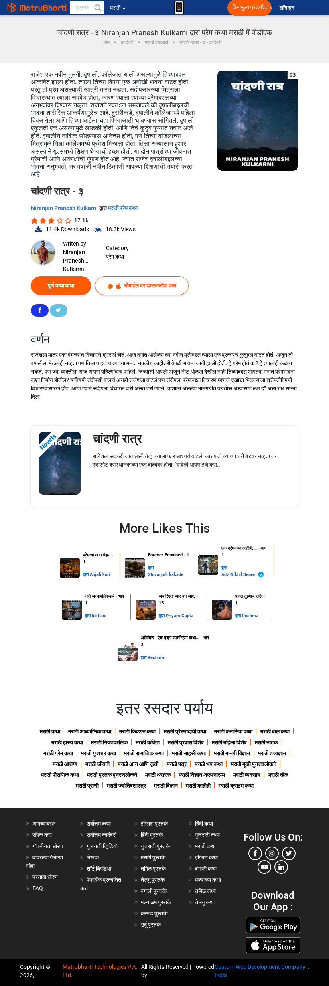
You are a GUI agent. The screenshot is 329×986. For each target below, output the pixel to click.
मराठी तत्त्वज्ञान (272, 753)
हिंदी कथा (204, 823)
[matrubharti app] (179, 7)
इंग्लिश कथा (206, 857)
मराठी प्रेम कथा (123, 208)
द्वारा (86, 574)
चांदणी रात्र (117, 439)
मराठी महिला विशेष (229, 742)
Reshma (250, 615)
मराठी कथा (50, 731)
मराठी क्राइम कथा (236, 785)
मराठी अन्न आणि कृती (138, 764)
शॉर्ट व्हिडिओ (99, 868)
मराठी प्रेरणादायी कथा (185, 731)
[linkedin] (281, 867)
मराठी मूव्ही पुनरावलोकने (253, 764)
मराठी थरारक (158, 775)
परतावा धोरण (45, 877)
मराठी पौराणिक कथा (60, 775)
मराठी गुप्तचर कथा (98, 753)
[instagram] (272, 853)
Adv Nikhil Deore (238, 574)
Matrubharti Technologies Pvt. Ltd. (100, 971)
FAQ (37, 888)
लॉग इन (288, 8)
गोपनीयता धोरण (47, 846)
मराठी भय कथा (209, 764)
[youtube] (264, 867)
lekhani (99, 615)
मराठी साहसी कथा (189, 753)
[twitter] (289, 853)
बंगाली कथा (206, 868)
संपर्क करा (42, 835)
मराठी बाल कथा (275, 731)
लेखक (93, 857)
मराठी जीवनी (97, 764)
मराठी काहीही (198, 785)
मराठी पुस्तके (153, 857)
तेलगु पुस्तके (152, 880)
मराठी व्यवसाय (246, 775)
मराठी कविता (148, 742)
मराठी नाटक (266, 742)
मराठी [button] (115, 8)
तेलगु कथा (205, 902)
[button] (97, 7)
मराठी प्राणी (87, 785)
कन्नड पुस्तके (154, 913)
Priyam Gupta (179, 615)
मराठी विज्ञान (166, 785)
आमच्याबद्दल (43, 823)
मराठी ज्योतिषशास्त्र (126, 785)
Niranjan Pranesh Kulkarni (65, 208)
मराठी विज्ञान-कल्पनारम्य (202, 775)
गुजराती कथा (207, 835)
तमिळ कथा (205, 891)
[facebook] (255, 853)
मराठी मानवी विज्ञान (232, 753)
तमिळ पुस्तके (153, 868)
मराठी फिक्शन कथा (137, 731)
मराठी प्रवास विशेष (186, 742)
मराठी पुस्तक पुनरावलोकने (112, 775)
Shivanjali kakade (165, 574)
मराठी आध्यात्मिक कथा (89, 731)
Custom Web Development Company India (260, 971)
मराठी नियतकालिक (109, 742)
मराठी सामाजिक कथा (144, 753)
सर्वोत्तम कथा (99, 823)
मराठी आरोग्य (65, 764)
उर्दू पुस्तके (151, 924)
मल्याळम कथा (208, 880)
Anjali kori (100, 574)
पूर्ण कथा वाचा (61, 285)
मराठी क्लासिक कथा (233, 731)
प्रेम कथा (115, 256)
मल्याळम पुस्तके (156, 902)
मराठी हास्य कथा (67, 742)
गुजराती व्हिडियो (102, 846)
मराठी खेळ (278, 775)
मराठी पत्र (177, 764)
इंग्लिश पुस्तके (154, 823)
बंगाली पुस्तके (154, 891)
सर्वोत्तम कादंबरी (101, 835)
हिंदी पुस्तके (152, 835)
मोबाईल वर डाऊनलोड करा (149, 285)
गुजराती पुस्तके (155, 846)
